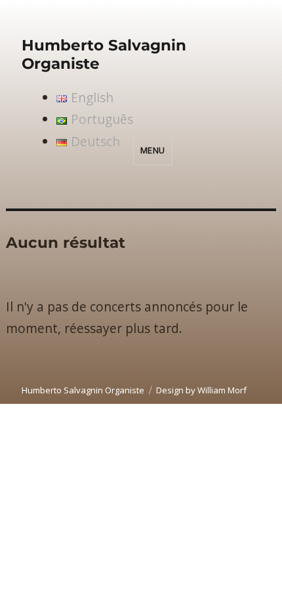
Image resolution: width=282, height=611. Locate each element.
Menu (152, 150)
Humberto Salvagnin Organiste (83, 390)
